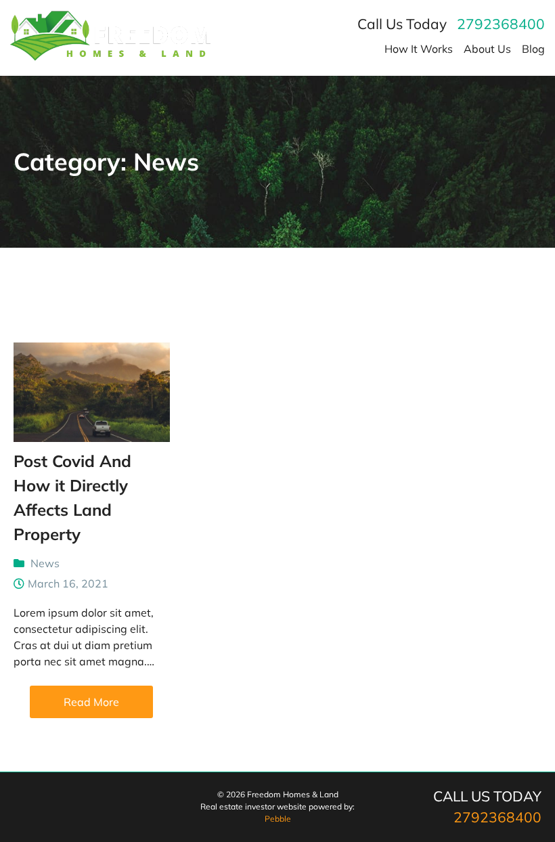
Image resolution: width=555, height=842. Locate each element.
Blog (533, 49)
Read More (91, 702)
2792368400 (501, 23)
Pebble (278, 819)
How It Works (418, 49)
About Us (487, 49)
